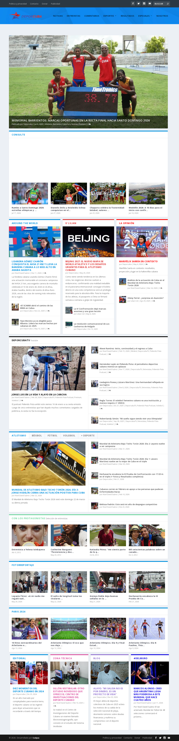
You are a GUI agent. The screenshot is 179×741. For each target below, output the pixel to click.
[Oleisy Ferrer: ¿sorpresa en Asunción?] (122, 299)
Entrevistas (73, 16)
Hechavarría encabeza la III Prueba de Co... (143, 597)
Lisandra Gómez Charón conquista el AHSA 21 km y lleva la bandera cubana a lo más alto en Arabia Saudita (34, 266)
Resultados (127, 16)
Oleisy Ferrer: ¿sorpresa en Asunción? (146, 298)
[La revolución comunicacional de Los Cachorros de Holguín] (68, 325)
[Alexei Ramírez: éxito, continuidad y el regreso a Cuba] (94, 349)
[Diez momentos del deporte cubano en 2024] (29, 673)
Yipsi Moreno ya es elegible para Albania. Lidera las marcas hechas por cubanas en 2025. (38, 323)
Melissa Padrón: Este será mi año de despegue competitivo (128, 504)
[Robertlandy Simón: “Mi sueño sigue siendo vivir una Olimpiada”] (94, 420)
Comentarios (91, 16)
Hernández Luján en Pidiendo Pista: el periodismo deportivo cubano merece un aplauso (129, 365)
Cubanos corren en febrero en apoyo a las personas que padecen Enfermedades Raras (131, 490)
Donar (45, 3)
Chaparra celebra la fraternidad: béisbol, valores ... (107, 208)
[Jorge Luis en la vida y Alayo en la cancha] (48, 368)
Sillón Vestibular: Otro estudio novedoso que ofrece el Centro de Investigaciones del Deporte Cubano (68, 694)
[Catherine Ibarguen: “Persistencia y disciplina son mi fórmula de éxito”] (69, 535)
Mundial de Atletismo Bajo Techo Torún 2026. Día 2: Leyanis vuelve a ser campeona (132, 445)
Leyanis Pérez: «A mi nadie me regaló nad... (28, 597)
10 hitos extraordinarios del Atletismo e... (27, 644)
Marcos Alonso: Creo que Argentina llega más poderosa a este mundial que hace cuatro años (148, 694)
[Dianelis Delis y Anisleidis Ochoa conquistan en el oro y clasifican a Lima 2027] (69, 193)
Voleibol (15, 400)
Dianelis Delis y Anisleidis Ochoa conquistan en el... (68, 208)
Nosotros (162, 16)
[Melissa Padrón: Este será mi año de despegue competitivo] (94, 505)
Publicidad (55, 3)
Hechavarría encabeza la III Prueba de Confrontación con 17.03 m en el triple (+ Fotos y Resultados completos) (131, 475)
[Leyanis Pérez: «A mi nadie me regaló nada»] (30, 582)
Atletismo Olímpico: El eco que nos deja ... (67, 644)
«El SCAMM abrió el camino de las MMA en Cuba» (36, 306)
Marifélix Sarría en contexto (138, 261)
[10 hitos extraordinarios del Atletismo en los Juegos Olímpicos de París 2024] (30, 628)
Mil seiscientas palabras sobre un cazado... (147, 550)
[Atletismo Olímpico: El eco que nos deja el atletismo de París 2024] (69, 628)
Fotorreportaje (76, 124)
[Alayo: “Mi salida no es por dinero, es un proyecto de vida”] (110, 673)
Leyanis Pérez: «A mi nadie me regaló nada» (64, 120)
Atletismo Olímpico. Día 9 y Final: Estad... (107, 644)
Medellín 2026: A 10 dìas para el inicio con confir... (145, 208)
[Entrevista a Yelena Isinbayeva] (30, 535)
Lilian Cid (80, 314)
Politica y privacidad (18, 3)
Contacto (34, 3)
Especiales (143, 16)
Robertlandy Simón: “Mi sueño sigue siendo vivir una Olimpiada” (131, 418)
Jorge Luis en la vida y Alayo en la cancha (39, 394)
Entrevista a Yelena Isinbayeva (28, 549)
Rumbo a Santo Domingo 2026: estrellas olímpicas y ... (28, 208)
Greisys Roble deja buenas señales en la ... (104, 597)
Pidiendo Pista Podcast (92, 124)
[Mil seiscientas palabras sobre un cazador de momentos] (147, 535)
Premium (105, 124)
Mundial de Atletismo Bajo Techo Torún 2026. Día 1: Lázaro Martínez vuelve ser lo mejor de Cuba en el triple (129, 460)
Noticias (58, 16)
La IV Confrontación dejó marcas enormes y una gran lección (90, 310)
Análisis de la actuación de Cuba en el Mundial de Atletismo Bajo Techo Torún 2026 (146, 283)
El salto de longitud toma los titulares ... (66, 597)
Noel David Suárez (48, 124)
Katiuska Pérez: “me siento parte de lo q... (108, 550)
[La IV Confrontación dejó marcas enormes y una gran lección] (68, 310)
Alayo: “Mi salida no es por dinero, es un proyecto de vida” (108, 691)
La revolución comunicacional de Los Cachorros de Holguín (91, 325)
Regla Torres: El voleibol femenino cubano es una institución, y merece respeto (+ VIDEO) (130, 401)
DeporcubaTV (48, 397)
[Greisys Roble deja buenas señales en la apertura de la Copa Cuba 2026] (108, 582)
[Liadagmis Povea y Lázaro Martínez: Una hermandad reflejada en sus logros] (94, 383)
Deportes (108, 16)
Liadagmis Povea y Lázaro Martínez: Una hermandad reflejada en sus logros (132, 383)
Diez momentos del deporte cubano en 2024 (28, 690)
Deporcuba (28, 311)
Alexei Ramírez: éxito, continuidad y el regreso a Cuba (126, 348)
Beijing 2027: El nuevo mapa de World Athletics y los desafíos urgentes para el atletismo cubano (85, 266)
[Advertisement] (88, 158)
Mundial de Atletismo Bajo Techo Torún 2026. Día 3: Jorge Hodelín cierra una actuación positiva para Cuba (48, 491)
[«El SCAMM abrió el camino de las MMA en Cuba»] (15, 307)
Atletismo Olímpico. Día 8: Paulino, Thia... (143, 644)
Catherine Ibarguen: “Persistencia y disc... (62, 550)
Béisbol (134, 351)
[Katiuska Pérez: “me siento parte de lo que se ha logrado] (108, 535)
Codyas (36, 738)
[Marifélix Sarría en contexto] (142, 241)
